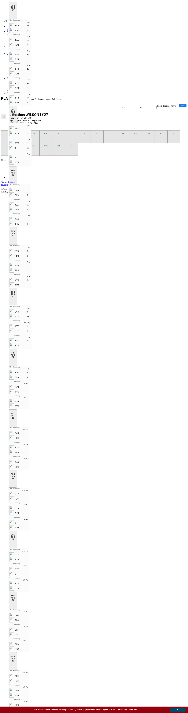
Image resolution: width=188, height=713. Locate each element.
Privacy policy (7, 184)
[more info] (132, 710)
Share (183, 106)
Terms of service (8, 182)
